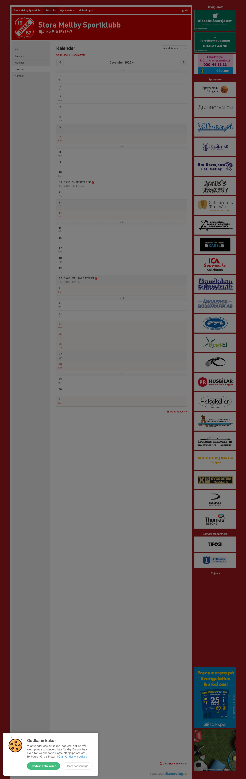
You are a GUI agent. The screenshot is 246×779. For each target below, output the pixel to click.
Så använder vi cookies (72, 756)
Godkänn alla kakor (44, 766)
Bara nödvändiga (77, 766)
